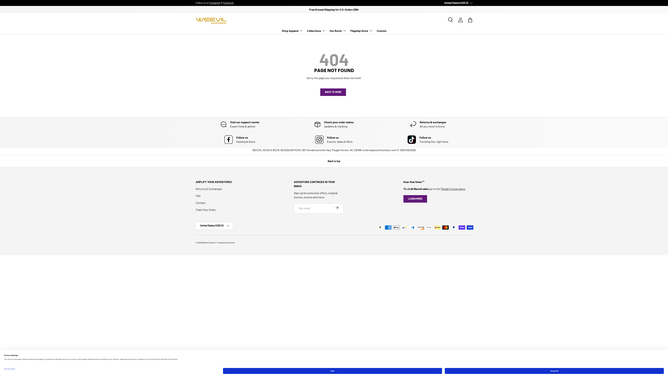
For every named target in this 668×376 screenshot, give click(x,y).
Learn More (415, 198)
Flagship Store (359, 30)
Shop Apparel (290, 30)
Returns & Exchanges (209, 188)
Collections (314, 30)
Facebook (228, 2)
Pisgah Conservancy (453, 188)
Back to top (334, 161)
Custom (381, 30)
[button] (470, 20)
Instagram (214, 2)
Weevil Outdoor (209, 242)
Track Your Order (206, 209)
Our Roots (336, 30)
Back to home (333, 92)
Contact (200, 202)
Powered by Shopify (226, 242)
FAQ (198, 195)
